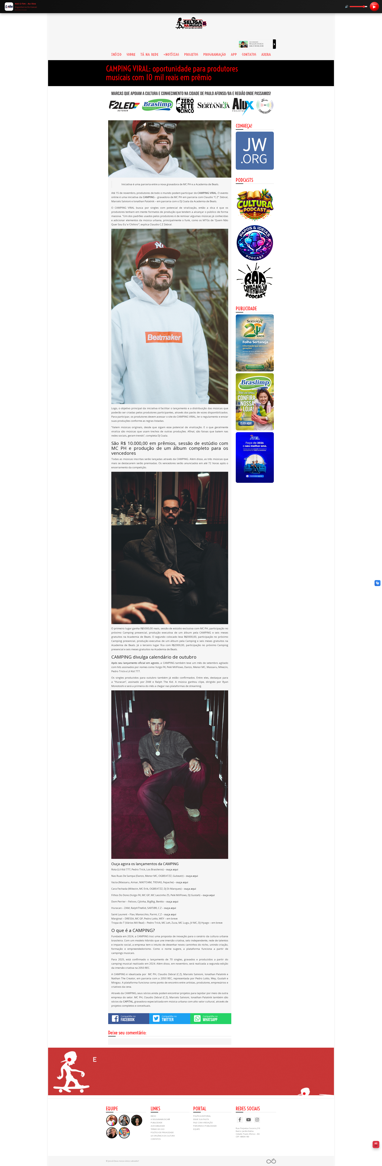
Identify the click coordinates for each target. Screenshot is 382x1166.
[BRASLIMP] (255, 401)
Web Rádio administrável (271, 1161)
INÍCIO (116, 54)
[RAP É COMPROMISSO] (255, 281)
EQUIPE (196, 1129)
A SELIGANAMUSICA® (160, 1119)
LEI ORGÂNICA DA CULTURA (163, 1135)
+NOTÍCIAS (171, 54)
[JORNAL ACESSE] (255, 343)
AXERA (266, 54)
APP (234, 54)
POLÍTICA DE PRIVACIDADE (162, 1132)
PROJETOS (191, 54)
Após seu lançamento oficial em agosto (135, 663)
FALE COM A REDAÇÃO (203, 1122)
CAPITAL (128, 1001)
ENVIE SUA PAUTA (201, 1119)
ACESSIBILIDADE (158, 1126)
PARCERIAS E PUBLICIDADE (205, 1126)
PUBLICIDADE (156, 1122)
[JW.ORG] (255, 151)
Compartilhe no (128, 1018)
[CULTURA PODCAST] (255, 205)
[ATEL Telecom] (255, 457)
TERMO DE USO (157, 1129)
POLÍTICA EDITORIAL (202, 1116)
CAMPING (148, 197)
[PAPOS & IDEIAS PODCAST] (255, 243)
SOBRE (131, 54)
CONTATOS (249, 54)
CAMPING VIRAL (207, 193)
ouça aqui (172, 869)
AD (376, 1144)
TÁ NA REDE (149, 54)
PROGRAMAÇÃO (214, 54)
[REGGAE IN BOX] (274, 44)
